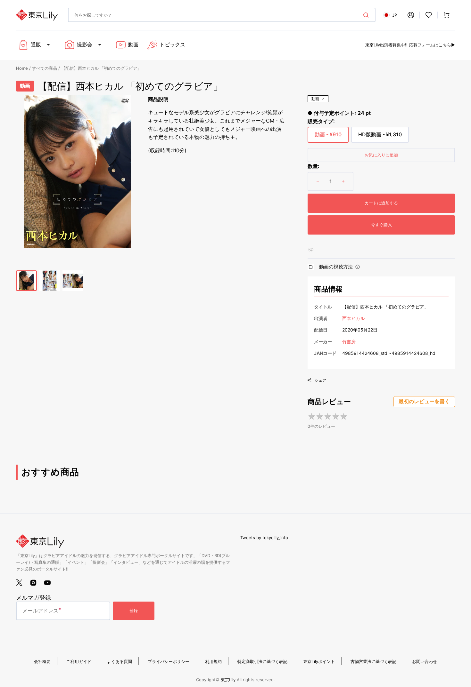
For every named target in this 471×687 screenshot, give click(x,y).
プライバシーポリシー (168, 661)
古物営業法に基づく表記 (373, 661)
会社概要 (42, 661)
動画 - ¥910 (328, 137)
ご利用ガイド (78, 661)
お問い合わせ (424, 661)
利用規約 (213, 661)
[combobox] (222, 15)
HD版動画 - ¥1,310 (380, 137)
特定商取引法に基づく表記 (262, 661)
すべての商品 (44, 68)
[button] (411, 15)
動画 (315, 98)
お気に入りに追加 (381, 154)
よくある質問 (119, 661)
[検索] (367, 15)
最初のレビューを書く (424, 401)
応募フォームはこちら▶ (432, 44)
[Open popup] (357, 267)
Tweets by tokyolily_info (264, 537)
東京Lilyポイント (319, 661)
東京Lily (228, 679)
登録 (133, 610)
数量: (313, 166)
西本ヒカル (353, 318)
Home (22, 68)
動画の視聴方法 (336, 267)
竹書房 (349, 341)
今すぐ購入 (381, 224)
